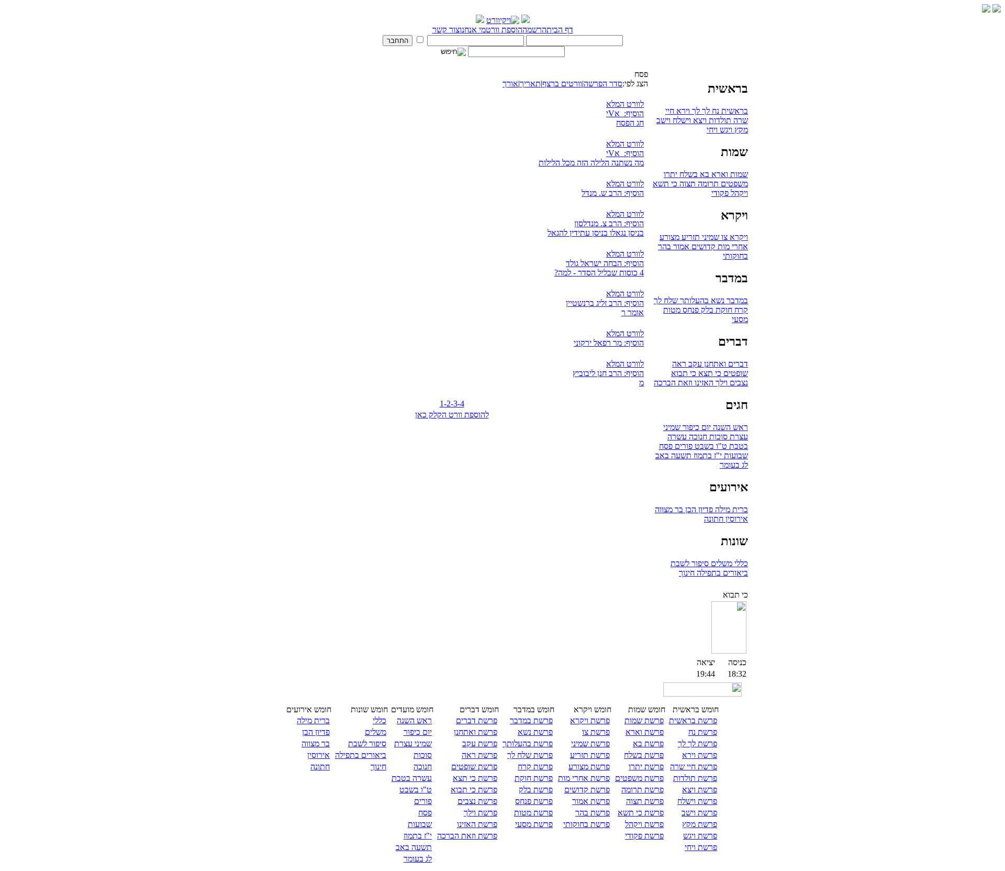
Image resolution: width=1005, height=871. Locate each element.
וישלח (681, 120)
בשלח (687, 174)
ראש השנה (729, 427)
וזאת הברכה (673, 382)
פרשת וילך (480, 812)
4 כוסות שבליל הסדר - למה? (599, 272)
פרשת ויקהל (644, 824)
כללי (740, 563)
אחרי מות (732, 246)
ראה (679, 363)
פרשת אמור (591, 801)
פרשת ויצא (699, 789)
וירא (682, 110)
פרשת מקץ (699, 824)
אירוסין (735, 518)
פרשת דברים (476, 720)
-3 (454, 403)
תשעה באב (673, 455)
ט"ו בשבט (710, 446)
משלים (720, 563)
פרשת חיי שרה (693, 766)
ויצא (699, 120)
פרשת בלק (536, 789)
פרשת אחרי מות (584, 778)
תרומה (707, 183)
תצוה (686, 183)
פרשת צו (596, 731)
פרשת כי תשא (641, 812)
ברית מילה (730, 509)
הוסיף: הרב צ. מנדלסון (609, 223)
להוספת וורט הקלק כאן (452, 414)
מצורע (669, 237)
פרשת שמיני (590, 743)
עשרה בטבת (412, 778)
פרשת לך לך (697, 743)
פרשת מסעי (534, 824)
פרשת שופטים (474, 766)
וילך (720, 382)
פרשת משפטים (639, 778)
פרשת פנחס (534, 801)
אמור (680, 246)
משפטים (733, 183)
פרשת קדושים (587, 789)
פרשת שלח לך (530, 755)
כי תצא (708, 373)
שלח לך (666, 300)
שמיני (709, 237)
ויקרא (738, 237)
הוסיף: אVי (625, 113)
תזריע (689, 237)
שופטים (734, 373)
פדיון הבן (698, 509)
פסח (666, 446)
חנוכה (697, 436)
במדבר (736, 300)
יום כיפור (695, 427)
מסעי (740, 319)
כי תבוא (683, 373)
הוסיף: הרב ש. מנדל (613, 193)
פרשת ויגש (700, 835)
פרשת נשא (535, 731)
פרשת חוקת (534, 778)
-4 (460, 403)
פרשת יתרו (646, 766)
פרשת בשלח (644, 755)
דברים (737, 363)
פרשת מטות (533, 812)
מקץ (740, 129)
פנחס (689, 309)
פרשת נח (702, 731)
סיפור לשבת (690, 563)
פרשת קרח (535, 766)
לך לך (700, 110)
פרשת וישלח (697, 801)
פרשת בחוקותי (586, 824)
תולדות (719, 120)
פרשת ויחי (701, 847)
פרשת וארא (645, 731)
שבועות (735, 455)
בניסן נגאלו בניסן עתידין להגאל (596, 232)
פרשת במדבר (531, 720)
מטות (671, 309)
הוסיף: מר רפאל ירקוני (609, 342)
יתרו (670, 174)
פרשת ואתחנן (475, 731)
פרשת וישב (699, 812)
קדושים (702, 246)
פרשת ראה (479, 755)
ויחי (712, 129)
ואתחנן (714, 363)
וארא (718, 174)
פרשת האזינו (477, 824)
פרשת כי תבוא (474, 789)
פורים (683, 446)
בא (703, 174)
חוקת (722, 309)
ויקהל (738, 193)
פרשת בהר (592, 812)
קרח (740, 309)
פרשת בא (648, 743)
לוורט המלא (625, 104)
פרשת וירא (699, 755)
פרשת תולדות (695, 778)
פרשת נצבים (477, 801)
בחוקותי (735, 255)
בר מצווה (669, 509)
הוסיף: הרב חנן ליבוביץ (608, 373)
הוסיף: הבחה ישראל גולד (605, 263)
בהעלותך (693, 300)
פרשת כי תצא (475, 778)
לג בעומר (734, 464)
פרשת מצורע (589, 766)
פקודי (720, 193)
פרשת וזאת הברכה (467, 835)
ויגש (725, 129)
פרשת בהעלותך (527, 743)
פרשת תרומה (642, 789)
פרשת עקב (479, 743)
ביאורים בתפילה (721, 572)
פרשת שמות (644, 720)
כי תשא (665, 183)
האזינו (703, 382)
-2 (447, 403)
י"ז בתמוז (706, 455)
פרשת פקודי (644, 835)
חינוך (687, 572)
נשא (716, 300)
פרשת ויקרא (590, 720)
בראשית (733, 110)
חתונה (713, 518)
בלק (706, 309)
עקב (694, 363)
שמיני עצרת (413, 743)
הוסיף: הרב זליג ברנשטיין (605, 303)
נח (714, 110)
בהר (664, 246)
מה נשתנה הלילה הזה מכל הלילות (591, 162)
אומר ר (632, 312)
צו (723, 237)
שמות (738, 174)
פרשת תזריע (590, 755)
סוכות (717, 436)
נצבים (738, 382)
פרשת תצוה (645, 801)
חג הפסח (630, 122)
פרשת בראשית (693, 720)
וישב (663, 120)
